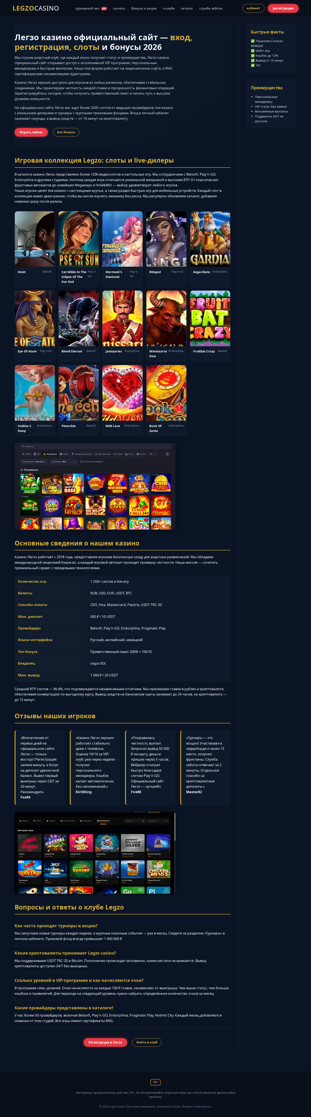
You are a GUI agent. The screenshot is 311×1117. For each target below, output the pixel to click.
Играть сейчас (31, 132)
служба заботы (211, 8)
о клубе (169, 8)
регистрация (283, 8)
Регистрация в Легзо (105, 1042)
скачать (119, 8)
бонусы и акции (144, 8)
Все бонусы (66, 132)
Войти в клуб (146, 1042)
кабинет (253, 8)
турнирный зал (90, 8)
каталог (187, 8)
